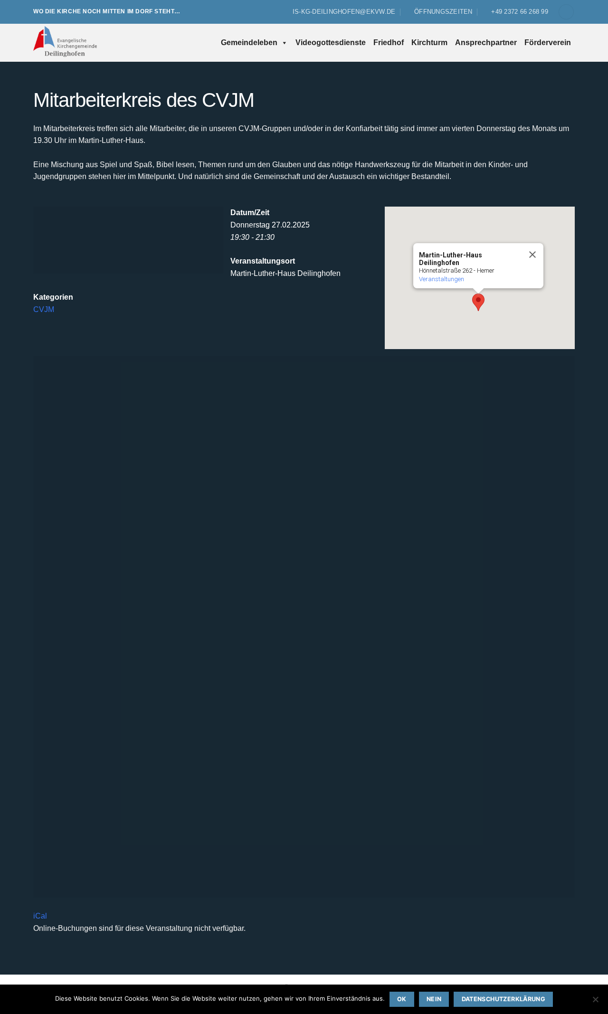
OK (402, 999)
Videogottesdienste (330, 42)
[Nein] (595, 1002)
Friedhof (388, 42)
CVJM (43, 309)
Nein (434, 999)
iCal (40, 916)
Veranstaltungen (441, 279)
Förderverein (547, 42)
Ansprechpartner (486, 42)
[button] (566, 12)
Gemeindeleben (249, 42)
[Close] (532, 254)
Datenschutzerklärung (504, 999)
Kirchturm (429, 42)
